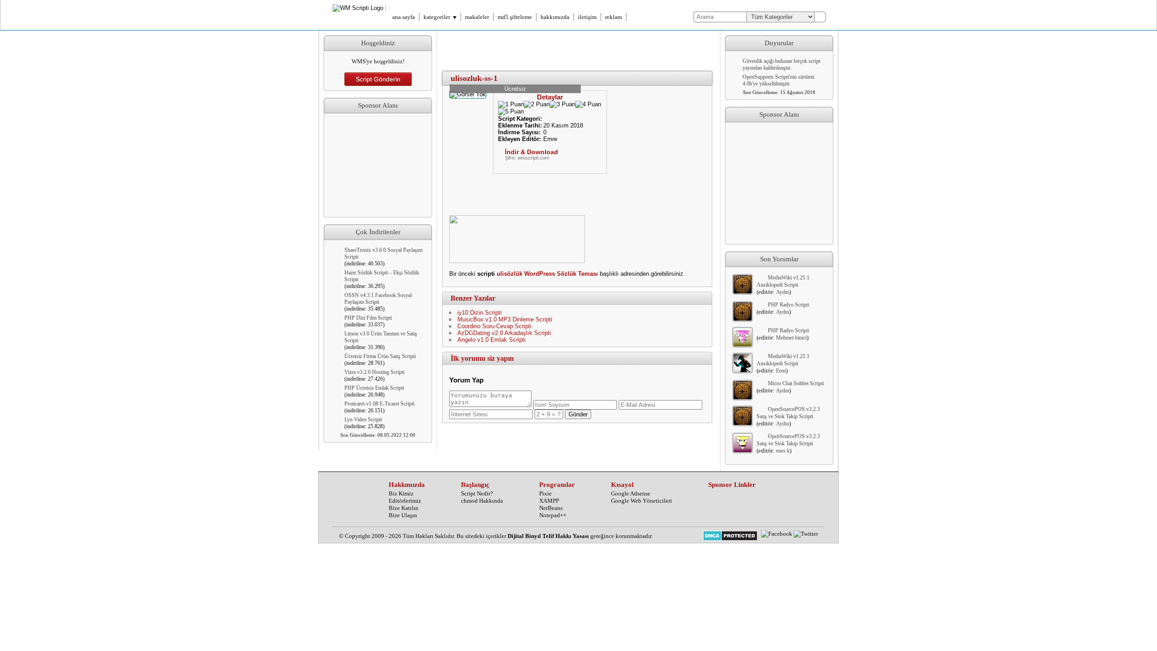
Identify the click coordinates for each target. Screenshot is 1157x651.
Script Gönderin (378, 79)
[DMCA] (730, 536)
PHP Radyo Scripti (788, 305)
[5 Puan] (511, 111)
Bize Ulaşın (403, 515)
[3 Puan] (562, 104)
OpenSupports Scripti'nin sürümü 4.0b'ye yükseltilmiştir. (778, 80)
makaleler (477, 17)
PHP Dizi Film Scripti (368, 318)
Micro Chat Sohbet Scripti (796, 383)
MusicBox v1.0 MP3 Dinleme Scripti (504, 319)
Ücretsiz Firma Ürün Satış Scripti (380, 356)
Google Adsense (630, 493)
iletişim (587, 17)
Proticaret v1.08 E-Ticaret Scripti (379, 404)
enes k (783, 451)
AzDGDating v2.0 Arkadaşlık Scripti (504, 333)
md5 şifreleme (515, 17)
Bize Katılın (404, 508)
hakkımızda (555, 17)
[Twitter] (806, 534)
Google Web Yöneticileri (641, 500)
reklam (613, 17)
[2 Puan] (537, 104)
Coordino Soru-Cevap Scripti (494, 326)
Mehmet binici (791, 338)
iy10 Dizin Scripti (479, 312)
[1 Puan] (511, 104)
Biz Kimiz (401, 493)
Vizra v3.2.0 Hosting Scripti (374, 372)
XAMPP (549, 500)
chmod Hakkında (482, 500)
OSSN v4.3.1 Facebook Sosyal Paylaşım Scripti (378, 298)
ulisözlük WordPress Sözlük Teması (547, 273)
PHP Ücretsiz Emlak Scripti (374, 388)
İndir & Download (531, 152)
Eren (781, 371)
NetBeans (551, 508)
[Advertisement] (378, 165)
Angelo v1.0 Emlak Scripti (491, 339)
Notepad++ (552, 515)
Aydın (782, 292)
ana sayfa (403, 17)
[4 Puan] (588, 104)
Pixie (545, 493)
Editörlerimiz (405, 500)
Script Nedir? (477, 493)
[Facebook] (776, 534)
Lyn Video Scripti (363, 419)
